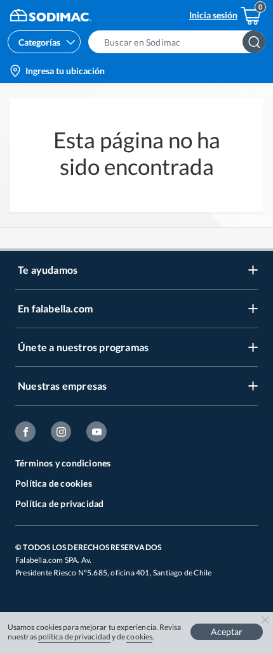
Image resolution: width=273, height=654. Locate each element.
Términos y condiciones (62, 463)
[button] (180, 41)
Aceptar (227, 631)
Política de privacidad (59, 503)
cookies (139, 636)
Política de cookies (53, 483)
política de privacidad (74, 636)
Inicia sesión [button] (213, 15)
